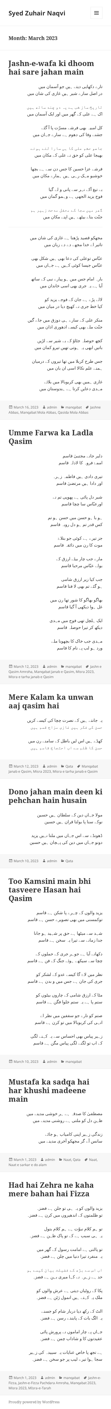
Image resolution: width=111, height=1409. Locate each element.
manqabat (73, 407)
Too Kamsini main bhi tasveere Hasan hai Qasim (50, 889)
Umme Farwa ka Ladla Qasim (51, 436)
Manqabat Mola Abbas (38, 412)
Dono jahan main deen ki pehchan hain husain (55, 795)
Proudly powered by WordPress (34, 1402)
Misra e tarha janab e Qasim (31, 676)
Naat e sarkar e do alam (28, 1164)
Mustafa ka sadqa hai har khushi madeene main (49, 1090)
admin (52, 407)
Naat (67, 1159)
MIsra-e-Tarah (39, 1388)
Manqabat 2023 (82, 1382)
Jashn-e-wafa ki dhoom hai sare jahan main (51, 67)
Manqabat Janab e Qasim (54, 671)
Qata (69, 766)
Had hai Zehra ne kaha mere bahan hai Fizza (51, 1189)
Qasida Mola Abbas (73, 412)
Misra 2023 (85, 671)
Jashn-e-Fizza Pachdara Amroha (43, 1382)
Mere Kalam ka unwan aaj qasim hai (51, 701)
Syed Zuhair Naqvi (37, 13)
